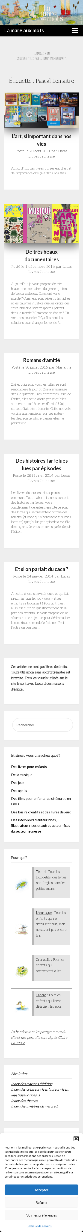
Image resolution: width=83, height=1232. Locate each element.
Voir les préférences (41, 1215)
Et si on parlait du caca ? (41, 569)
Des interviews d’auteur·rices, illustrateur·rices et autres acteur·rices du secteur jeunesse (40, 825)
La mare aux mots (24, 30)
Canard (41, 995)
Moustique (44, 913)
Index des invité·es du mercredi (34, 1106)
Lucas (62, 151)
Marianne (63, 367)
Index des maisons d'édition (31, 1084)
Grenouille (43, 960)
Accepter (41, 1190)
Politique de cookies (39, 1226)
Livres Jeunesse (41, 156)
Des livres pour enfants (29, 767)
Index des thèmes (24, 1100)
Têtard (41, 872)
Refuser (42, 1202)
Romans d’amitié (41, 360)
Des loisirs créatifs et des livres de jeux (41, 812)
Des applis (19, 791)
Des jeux (17, 782)
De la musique (21, 775)
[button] (76, 1138)
